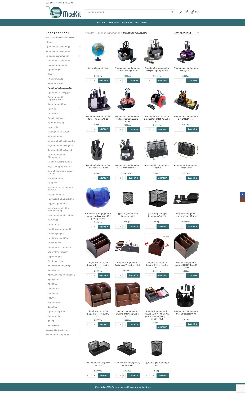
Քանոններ (53, 307)
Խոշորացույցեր (55, 178)
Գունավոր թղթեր (56, 83)
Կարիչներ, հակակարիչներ (61, 199)
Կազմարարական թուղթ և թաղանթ (60, 188)
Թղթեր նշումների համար (60, 162)
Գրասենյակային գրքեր (59, 92)
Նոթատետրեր (55, 256)
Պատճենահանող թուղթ (59, 266)
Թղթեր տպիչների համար (60, 166)
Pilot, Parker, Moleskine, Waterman (60, 37)
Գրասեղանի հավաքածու (60, 88)
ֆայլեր (51, 321)
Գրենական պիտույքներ (57, 56)
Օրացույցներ (54, 316)
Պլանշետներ (54, 279)
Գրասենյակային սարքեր (58, 51)
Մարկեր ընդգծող (56, 233)
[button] (104, 80)
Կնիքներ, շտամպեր (57, 203)
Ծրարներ (52, 183)
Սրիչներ (52, 298)
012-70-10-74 (66, 2)
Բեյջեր (51, 74)
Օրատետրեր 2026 (56, 311)
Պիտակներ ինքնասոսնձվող (61, 275)
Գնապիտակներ (55, 79)
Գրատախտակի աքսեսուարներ (56, 98)
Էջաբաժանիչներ (56, 122)
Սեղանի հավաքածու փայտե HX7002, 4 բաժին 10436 (98, 265)
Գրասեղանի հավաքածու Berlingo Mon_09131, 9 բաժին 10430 (157, 118)
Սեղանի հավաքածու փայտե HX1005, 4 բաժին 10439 (157, 265)
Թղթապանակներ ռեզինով (60, 145)
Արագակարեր (55, 70)
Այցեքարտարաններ (57, 65)
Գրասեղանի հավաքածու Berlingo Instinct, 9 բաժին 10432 (127, 118)
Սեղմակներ (53, 288)
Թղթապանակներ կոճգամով (61, 141)
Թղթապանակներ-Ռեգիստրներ (56, 156)
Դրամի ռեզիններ (56, 118)
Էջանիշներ (53, 127)
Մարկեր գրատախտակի (60, 229)
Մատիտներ (53, 224)
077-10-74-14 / (53, 2)
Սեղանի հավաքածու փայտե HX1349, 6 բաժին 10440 (127, 313)
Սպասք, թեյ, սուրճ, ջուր (57, 330)
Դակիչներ (53, 113)
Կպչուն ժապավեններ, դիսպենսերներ (58, 209)
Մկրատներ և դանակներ (59, 247)
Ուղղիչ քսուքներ (55, 261)
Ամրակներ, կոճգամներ (59, 60)
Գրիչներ (52, 109)
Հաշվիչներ (53, 220)
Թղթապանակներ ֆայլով (60, 150)
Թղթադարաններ (56, 136)
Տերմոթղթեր (54, 302)
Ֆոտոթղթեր (53, 325)
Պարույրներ (53, 270)
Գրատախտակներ (57, 104)
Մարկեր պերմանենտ (58, 238)
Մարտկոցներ (54, 243)
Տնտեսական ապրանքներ (58, 334)
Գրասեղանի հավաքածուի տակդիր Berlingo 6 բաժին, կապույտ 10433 (98, 216)
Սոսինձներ (53, 293)
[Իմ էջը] (180, 12)
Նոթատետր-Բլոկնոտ (58, 252)
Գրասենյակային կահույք (58, 47)
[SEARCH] (172, 12)
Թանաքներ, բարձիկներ (59, 132)
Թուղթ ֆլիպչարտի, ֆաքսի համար (60, 172)
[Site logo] (63, 12)
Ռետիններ (53, 284)
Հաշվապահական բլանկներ (61, 215)
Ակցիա (49, 42)
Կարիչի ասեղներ (56, 194)
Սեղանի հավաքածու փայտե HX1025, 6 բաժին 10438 (98, 313)
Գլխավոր (89, 33)
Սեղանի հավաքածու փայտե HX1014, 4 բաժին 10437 (186, 265)
